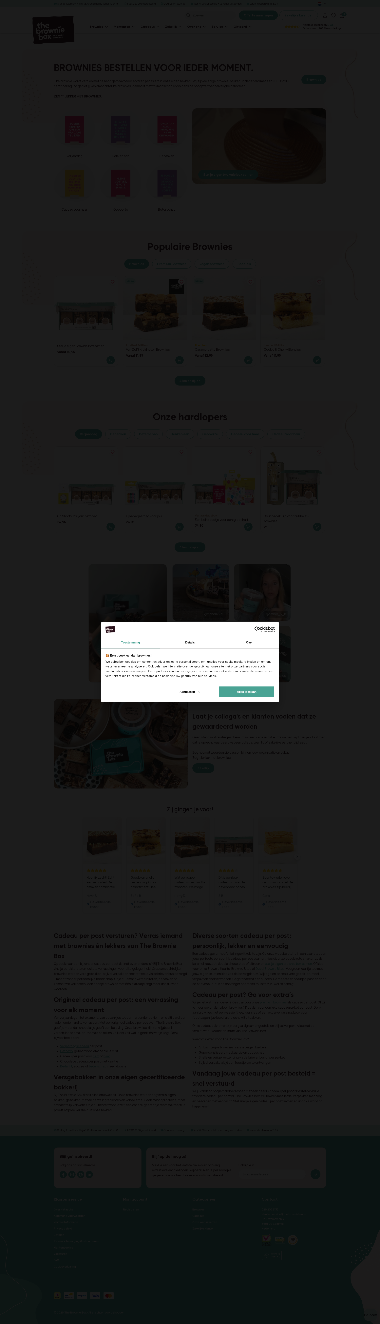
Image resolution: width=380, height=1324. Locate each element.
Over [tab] (249, 642)
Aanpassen (187, 691)
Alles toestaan (246, 691)
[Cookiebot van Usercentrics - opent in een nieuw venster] (257, 629)
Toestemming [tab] (130, 642)
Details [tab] (190, 642)
